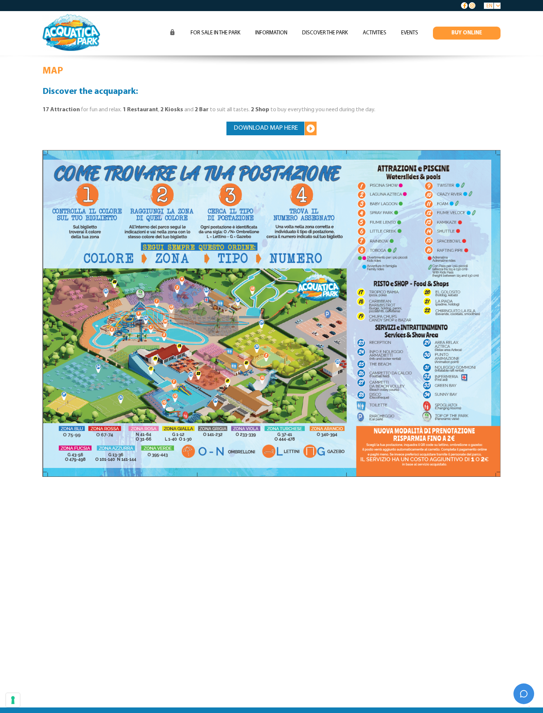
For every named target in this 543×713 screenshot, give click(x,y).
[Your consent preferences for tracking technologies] (13, 700)
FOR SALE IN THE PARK (215, 33)
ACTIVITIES (374, 33)
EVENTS (409, 33)
